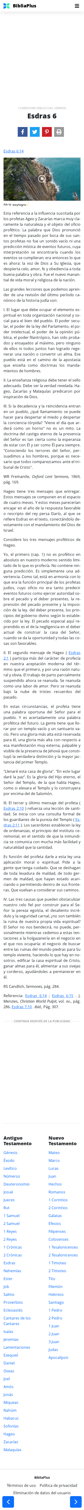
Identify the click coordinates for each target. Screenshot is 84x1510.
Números (12, 1176)
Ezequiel (11, 1355)
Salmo (9, 1294)
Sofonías (11, 1426)
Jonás (8, 1394)
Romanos (57, 1192)
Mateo (54, 1152)
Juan (52, 1176)
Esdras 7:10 (22, 1006)
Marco (54, 1160)
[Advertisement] (42, 53)
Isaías (8, 1331)
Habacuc (11, 1418)
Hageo (9, 1434)
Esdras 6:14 (14, 151)
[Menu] (77, 6)
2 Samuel (12, 1223)
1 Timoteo (57, 1262)
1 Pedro (55, 1310)
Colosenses (59, 1239)
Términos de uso (21, 1485)
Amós (9, 1386)
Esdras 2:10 (14, 808)
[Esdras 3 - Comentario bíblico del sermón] (8, 1502)
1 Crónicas (13, 1247)
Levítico (10, 1168)
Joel (7, 1378)
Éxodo (9, 1160)
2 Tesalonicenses (63, 1255)
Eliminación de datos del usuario (42, 1492)
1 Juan (54, 1326)
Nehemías (12, 1270)
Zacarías (11, 1441)
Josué (8, 1192)
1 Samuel (12, 1215)
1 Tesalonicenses (63, 1247)
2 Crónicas (13, 1255)
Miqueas (11, 1402)
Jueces (9, 1199)
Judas (53, 1349)
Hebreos (56, 1294)
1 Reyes (10, 1231)
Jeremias (11, 1339)
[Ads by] (20, 203)
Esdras (9, 1262)
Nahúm (10, 1410)
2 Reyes (10, 1239)
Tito (52, 1278)
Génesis (11, 1152)
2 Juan (54, 1333)
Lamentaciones (17, 1347)
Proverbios (13, 1302)
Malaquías (12, 1449)
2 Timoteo (57, 1270)
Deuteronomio (17, 1184)
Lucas (54, 1168)
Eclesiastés (13, 1310)
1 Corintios (58, 1199)
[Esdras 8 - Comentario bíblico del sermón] (76, 1502)
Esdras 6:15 (62, 995)
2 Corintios (58, 1207)
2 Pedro (55, 1318)
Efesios (55, 1223)
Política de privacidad (58, 1485)
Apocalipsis (58, 1357)
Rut (7, 1207)
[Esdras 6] (23, 132)
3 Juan (54, 1341)
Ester (8, 1278)
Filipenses (57, 1231)
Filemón (56, 1286)
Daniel (9, 1363)
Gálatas (55, 1215)
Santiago (56, 1302)
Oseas (9, 1370)
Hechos (55, 1184)
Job (6, 1286)
